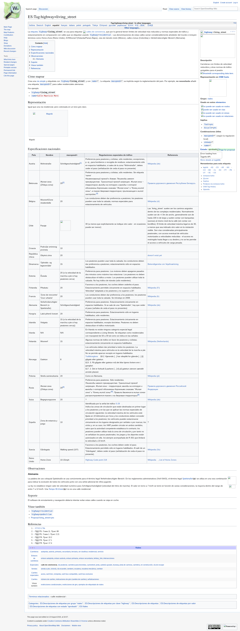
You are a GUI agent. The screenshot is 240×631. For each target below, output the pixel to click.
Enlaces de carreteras (34, 558)
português (86, 25)
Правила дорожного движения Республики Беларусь (171, 183)
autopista (44, 552)
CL (215, 170)
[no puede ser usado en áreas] (215, 113)
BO (209, 170)
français (64, 25)
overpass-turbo (208, 176)
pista (98, 565)
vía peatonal (62, 565)
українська (122, 25)
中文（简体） (140, 25)
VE (209, 173)
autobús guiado (106, 565)
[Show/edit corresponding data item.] (217, 73)
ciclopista (57, 574)
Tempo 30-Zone (56, 489)
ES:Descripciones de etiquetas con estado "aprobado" (53, 606)
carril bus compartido (70, 574)
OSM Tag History (209, 187)
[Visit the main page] (12, 11)
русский (112, 25)
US (215, 173)
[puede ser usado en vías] (213, 109)
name (206, 145)
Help (234, 23)
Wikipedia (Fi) (154, 288)
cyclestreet (91, 565)
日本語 (150, 25)
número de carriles (48, 579)
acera (43, 574)
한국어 (130, 25)
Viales (138, 548)
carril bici (49, 574)
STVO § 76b (40, 528)
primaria (58, 552)
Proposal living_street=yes (42, 518)
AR (223, 167)
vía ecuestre (61, 569)
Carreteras (34, 552)
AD (212, 167)
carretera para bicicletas (77, 565)
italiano (71, 25)
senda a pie (45, 569)
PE (231, 170)
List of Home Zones (167, 460)
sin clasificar (83, 552)
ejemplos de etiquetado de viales (90, 585)
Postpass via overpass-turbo (213, 184)
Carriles (34, 579)
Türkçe (95, 25)
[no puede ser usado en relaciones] (217, 116)
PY (225, 170)
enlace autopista (47, 558)
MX (228, 167)
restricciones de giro (70, 585)
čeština (31, 25)
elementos (221, 102)
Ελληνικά (103, 25)
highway (208, 32)
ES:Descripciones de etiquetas (145, 603)
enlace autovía (59, 558)
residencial (92, 552)
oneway (207, 142)
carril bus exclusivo (85, 574)
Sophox (206, 181)
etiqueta (34, 32)
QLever (206, 178)
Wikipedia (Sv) (154, 449)
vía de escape (158, 565)
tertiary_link (98, 558)
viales (210, 99)
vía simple (41, 81)
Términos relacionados (39, 596)
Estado (203, 149)
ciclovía (53, 569)
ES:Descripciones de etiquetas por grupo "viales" (61, 603)
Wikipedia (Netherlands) (158, 341)
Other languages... (132, 28)
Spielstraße (187, 478)
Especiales (34, 565)
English (47, 25)
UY (204, 173)
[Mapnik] (48, 123)
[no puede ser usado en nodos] (215, 106)
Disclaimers (65, 626)
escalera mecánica (89, 569)
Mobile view (76, 626)
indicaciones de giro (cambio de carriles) (71, 579)
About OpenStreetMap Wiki (49, 626)
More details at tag (210, 160)
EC (220, 170)
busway (116, 565)
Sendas (34, 569)
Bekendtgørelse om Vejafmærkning (163, 264)
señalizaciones (93, 579)
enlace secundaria (86, 558)
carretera (136, 565)
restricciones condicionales (51, 585)
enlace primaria (72, 558)
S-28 (118, 403)
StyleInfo (206, 189)
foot (206, 124)
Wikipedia (152, 460)
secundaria (66, 552)
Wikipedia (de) (154, 164)
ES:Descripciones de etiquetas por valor (178, 603)
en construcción (147, 565)
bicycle (208, 128)
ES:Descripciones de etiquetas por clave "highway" (107, 603)
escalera (77, 569)
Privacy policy (32, 626)
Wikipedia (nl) (154, 201)
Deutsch (40, 25)
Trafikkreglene (91, 356)
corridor (100, 569)
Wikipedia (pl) (154, 376)
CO (204, 170)
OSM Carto (224, 77)
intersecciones (108, 558)
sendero (70, 569)
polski (79, 25)
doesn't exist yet (155, 255)
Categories (33, 603)
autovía (51, 552)
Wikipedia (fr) (153, 296)
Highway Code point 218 (96, 460)
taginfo (205, 167)
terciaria (75, 552)
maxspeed (208, 136)
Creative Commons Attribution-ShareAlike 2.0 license (68, 621)
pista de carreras (126, 565)
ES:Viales (83, 606)
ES (217, 167)
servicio (100, 552)
